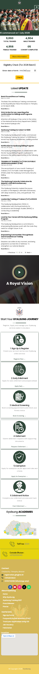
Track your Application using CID (16, 621)
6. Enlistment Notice (19, 495)
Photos (5, 606)
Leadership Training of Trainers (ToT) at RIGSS (19, 199)
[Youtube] (15, 587)
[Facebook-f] (10, 587)
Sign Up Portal (8, 615)
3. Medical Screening (19, 405)
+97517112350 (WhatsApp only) (16, 581)
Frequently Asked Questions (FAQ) (17, 618)
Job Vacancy (8, 625)
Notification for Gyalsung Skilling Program (17, 146)
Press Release (8, 603)
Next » (29, 252)
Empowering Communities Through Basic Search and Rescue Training (17, 236)
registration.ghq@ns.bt (14, 575)
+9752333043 (16, 555)
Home (5, 594)
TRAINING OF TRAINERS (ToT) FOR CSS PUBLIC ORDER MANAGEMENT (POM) (18, 162)
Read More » (5, 109)
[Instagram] (19, 587)
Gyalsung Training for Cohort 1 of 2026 (15, 130)
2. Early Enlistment (19, 378)
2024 (27, 543)
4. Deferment (19, 436)
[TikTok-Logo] (24, 587)
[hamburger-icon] (36, 7)
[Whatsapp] (29, 587)
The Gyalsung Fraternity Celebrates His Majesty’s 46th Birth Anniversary (16, 182)
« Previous (11, 252)
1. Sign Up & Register (19, 348)
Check (19, 77)
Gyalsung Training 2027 (12, 600)
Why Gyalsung (9, 597)
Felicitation (7, 628)
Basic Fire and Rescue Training (13, 96)
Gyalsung (26, 669)
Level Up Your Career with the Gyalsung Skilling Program (19, 218)
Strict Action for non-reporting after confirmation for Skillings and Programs (16, 113)
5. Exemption (19, 465)
